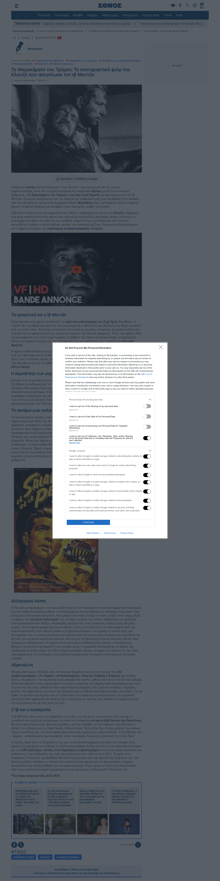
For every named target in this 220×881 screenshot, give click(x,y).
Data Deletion (93, 533)
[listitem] (110, 399)
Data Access (110, 533)
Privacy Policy (126, 533)
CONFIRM (88, 522)
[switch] (147, 406)
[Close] (162, 348)
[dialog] (110, 440)
